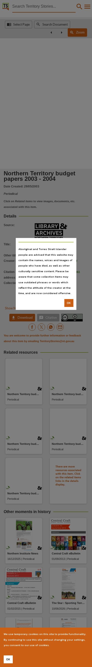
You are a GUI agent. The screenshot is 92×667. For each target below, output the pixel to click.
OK (69, 303)
